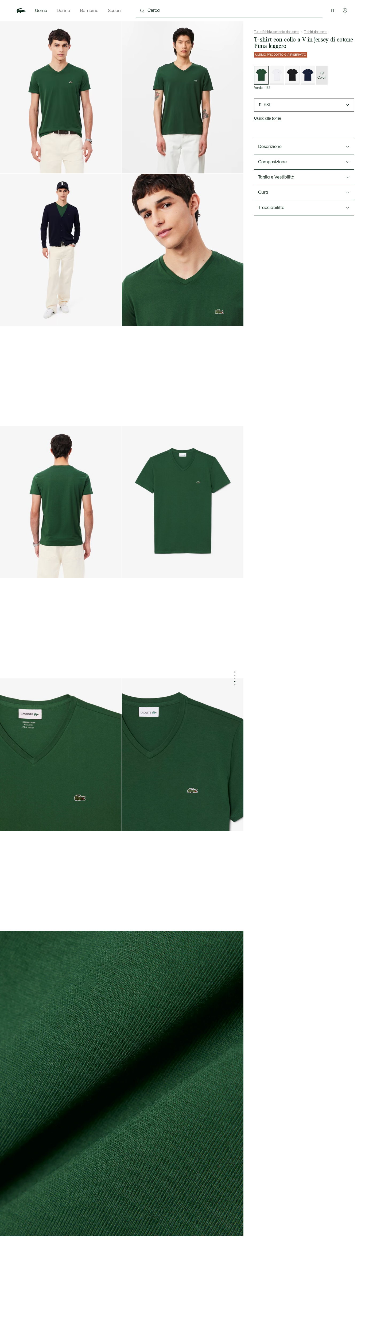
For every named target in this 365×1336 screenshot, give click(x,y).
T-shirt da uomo (315, 31)
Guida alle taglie (267, 118)
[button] (345, 10)
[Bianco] (277, 75)
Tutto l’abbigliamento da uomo (276, 31)
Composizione (272, 162)
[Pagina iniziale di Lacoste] (21, 10)
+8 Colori (321, 75)
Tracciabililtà (271, 208)
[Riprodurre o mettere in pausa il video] (131, 164)
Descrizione (270, 147)
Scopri (114, 11)
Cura (263, 192)
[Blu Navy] (308, 75)
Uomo (41, 11)
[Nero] (292, 75)
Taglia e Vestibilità (276, 177)
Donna (63, 11)
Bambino (89, 11)
